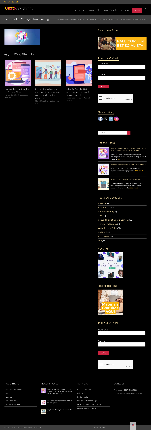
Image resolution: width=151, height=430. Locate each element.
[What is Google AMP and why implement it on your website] (79, 61)
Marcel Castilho (11, 95)
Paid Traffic (81, 393)
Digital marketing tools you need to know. (125, 179)
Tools (100, 216)
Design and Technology (87, 401)
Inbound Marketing (85, 389)
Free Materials (111, 10)
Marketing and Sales (107, 228)
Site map (8, 397)
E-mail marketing (106, 212)
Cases (6, 393)
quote (137, 10)
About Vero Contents (13, 389)
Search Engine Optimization (89, 404)
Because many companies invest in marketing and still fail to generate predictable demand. (59, 391)
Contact (125, 10)
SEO (100, 240)
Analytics (102, 203)
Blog (99, 10)
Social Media (103, 236)
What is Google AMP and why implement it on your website (78, 92)
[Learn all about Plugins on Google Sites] (18, 61)
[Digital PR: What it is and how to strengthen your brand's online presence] (48, 61)
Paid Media (103, 232)
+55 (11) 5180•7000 (130, 390)
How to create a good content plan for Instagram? (128, 164)
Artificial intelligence (107, 224)
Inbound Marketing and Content (113, 220)
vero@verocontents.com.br (130, 394)
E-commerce (104, 207)
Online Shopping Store (86, 408)
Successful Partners (12, 404)
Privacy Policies (99, 427)
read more (121, 159)
